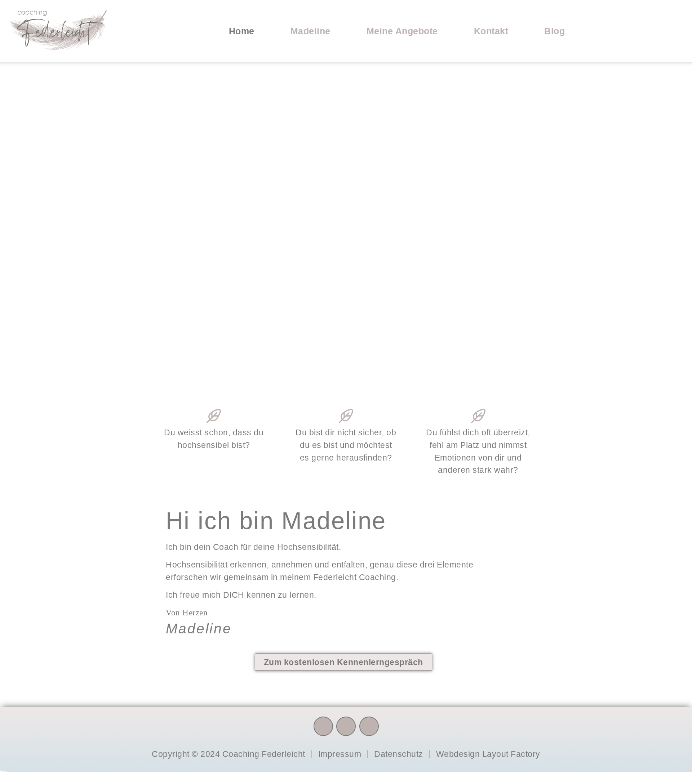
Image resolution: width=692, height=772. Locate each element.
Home (241, 31)
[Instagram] (346, 726)
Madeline (310, 31)
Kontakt (491, 31)
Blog (554, 31)
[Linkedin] (369, 726)
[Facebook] (323, 726)
